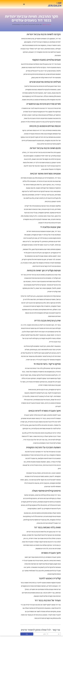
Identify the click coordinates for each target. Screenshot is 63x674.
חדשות (44, 24)
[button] (24, 4)
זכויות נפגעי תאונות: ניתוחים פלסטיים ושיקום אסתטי (36, 655)
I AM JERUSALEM (54, 4)
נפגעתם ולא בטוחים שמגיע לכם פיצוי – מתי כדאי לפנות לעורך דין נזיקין (27, 656)
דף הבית (49, 24)
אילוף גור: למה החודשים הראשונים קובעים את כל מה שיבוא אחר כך (27, 665)
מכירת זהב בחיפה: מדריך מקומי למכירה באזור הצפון (27, 647)
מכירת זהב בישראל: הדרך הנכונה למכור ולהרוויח (36, 647)
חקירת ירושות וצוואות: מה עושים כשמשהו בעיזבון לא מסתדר (36, 665)
